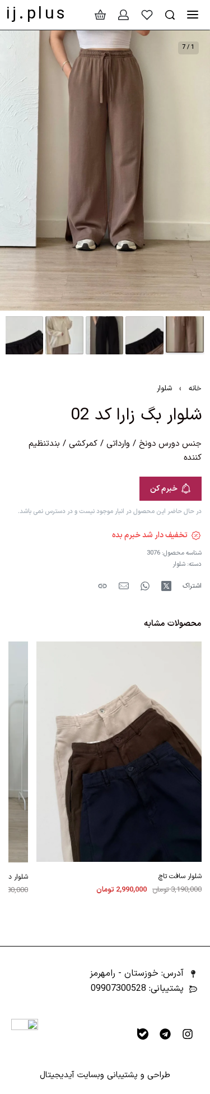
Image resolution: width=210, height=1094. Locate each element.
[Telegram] (165, 1034)
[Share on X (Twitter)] (166, 586)
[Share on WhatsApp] (145, 586)
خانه (195, 388)
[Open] (147, 14)
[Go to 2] (144, 335)
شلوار (164, 388)
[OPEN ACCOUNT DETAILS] (123, 15)
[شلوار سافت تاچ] (119, 751)
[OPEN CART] (100, 14)
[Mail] (124, 586)
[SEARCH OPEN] (170, 15)
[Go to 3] (105, 335)
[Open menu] (192, 14)
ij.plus (37, 14)
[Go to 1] (185, 334)
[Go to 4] (64, 335)
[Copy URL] (102, 586)
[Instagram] (187, 1034)
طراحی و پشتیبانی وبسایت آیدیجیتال (105, 1075)
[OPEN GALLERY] (105, 170)
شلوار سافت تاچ (180, 877)
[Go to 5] (24, 335)
